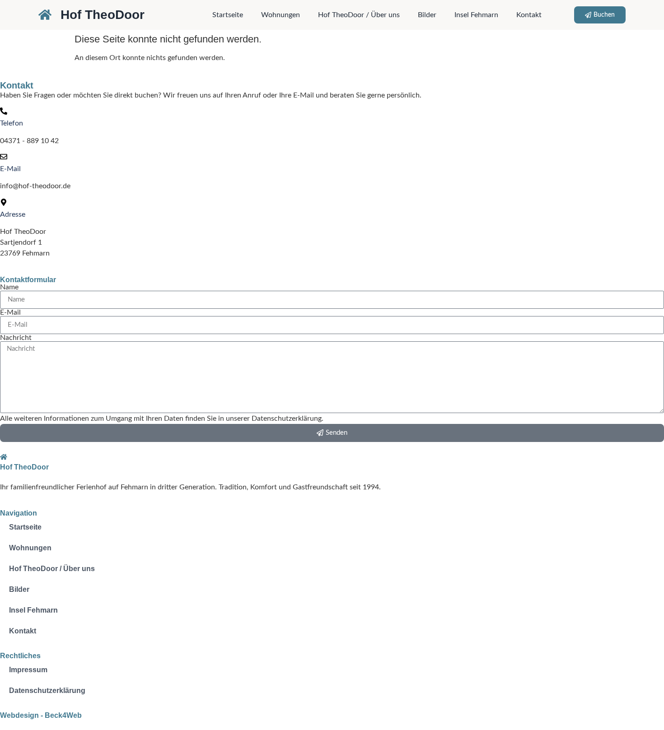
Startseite (227, 15)
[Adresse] (3, 202)
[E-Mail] (3, 156)
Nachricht (16, 337)
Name (9, 287)
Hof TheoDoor (103, 15)
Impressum (28, 670)
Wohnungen (280, 15)
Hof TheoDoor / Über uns (359, 15)
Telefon (11, 123)
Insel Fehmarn (476, 15)
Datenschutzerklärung (47, 690)
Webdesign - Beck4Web (41, 715)
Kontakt (529, 15)
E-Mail (10, 168)
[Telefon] (3, 111)
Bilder (427, 15)
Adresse (12, 214)
